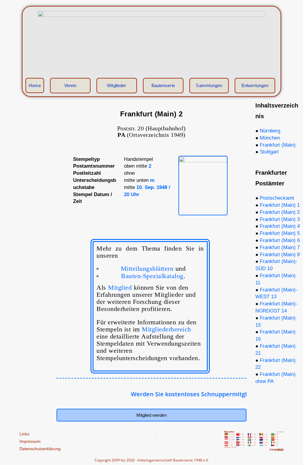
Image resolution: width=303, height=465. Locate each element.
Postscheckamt (277, 198)
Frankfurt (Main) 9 (280, 254)
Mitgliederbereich (166, 329)
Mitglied (120, 287)
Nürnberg (270, 131)
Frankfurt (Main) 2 (280, 212)
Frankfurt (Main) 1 (280, 205)
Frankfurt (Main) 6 (280, 240)
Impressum (30, 441)
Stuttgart (269, 152)
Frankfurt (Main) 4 (280, 226)
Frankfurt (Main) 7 (280, 247)
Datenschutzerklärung (40, 448)
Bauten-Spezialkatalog (152, 276)
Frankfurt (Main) (278, 145)
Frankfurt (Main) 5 (280, 233)
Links (24, 434)
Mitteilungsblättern (153, 268)
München (270, 138)
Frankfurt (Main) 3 (280, 219)
